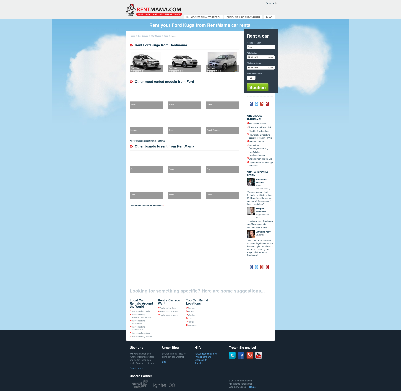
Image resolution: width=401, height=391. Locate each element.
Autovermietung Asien (141, 332)
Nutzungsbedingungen (206, 353)
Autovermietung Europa (142, 336)
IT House (251, 386)
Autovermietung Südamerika (138, 322)
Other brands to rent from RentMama (146, 205)
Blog (269, 17)
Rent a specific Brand (169, 311)
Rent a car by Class (168, 308)
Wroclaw (191, 314)
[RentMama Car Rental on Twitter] (232, 357)
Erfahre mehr (136, 368)
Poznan (191, 311)
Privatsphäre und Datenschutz (203, 358)
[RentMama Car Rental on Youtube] (258, 357)
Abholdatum (252, 53)
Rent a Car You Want (169, 302)
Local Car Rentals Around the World (141, 303)
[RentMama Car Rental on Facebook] (241, 357)
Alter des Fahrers (254, 73)
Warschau (192, 325)
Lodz (190, 318)
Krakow (191, 321)
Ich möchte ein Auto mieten (203, 17)
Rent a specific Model (169, 314)
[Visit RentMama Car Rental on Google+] (250, 357)
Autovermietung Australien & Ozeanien (141, 315)
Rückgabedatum (254, 63)
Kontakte (199, 363)
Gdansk (191, 308)
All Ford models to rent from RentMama (147, 140)
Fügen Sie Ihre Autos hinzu (243, 17)
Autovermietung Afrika (141, 311)
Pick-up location (254, 42)
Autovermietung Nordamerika (138, 328)
